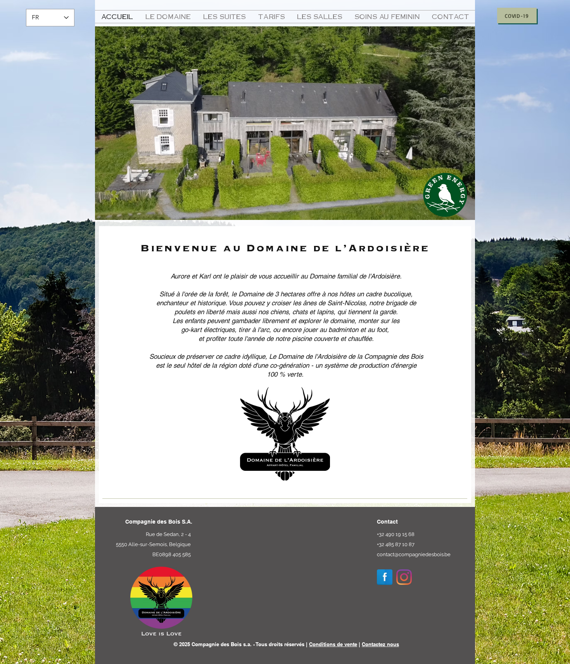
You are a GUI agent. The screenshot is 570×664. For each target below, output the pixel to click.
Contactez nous (380, 644)
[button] (168, 16)
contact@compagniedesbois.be (414, 554)
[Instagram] (404, 577)
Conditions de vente (333, 644)
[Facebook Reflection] (384, 577)
